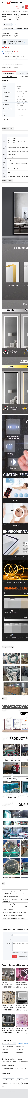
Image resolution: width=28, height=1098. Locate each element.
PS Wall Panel (5, 1052)
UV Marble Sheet (20, 1046)
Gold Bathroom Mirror (8, 1068)
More (3, 1086)
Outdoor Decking (20, 1049)
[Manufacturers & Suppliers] (14, 2)
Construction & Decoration (11, 11)
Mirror (20, 11)
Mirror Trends (16, 1083)
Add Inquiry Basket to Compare (10, 67)
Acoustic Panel (5, 1049)
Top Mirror (19, 1079)
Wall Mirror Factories (22, 1076)
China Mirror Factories (8, 1076)
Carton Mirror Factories (8, 1079)
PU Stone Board (19, 1052)
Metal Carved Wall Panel (7, 1046)
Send (15, 956)
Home (3, 11)
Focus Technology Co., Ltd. (19, 1091)
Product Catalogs (23, 1043)
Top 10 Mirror (6, 1083)
